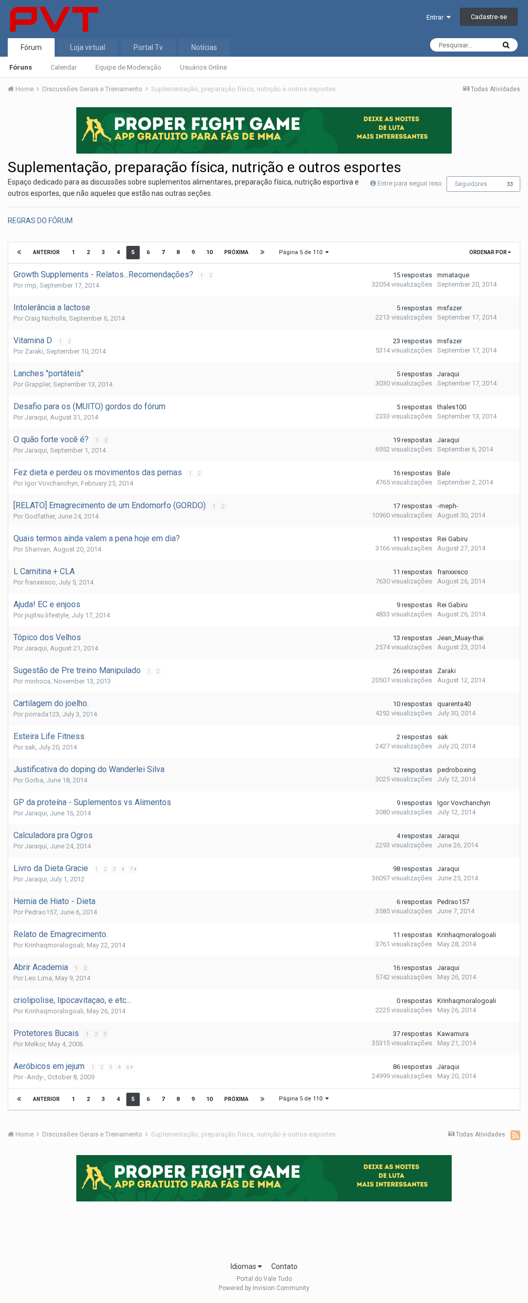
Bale (443, 473)
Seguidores (471, 184)
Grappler (37, 384)
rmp (31, 285)
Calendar (64, 67)
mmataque (453, 275)
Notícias (204, 47)
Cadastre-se (489, 17)
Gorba (34, 780)
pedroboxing (456, 770)
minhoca (38, 681)
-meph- (447, 506)
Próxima (236, 252)
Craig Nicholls (45, 318)
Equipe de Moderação (128, 67)
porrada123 (42, 714)
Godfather (40, 516)
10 (209, 252)
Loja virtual (87, 47)
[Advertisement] (264, 1228)
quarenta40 (454, 704)
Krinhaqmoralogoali (54, 945)
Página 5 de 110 (302, 252)
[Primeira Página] (19, 252)
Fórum (31, 47)
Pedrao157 (41, 912)
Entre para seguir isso (409, 183)
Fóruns (20, 67)
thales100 (451, 407)
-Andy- (34, 1077)
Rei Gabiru (452, 539)
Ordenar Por (488, 252)
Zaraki (34, 351)
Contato (284, 1266)
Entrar (436, 17)
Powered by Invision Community (264, 1288)
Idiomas (244, 1266)
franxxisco (40, 582)
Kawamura (453, 1034)
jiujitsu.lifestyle (47, 615)
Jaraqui (448, 374)
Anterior (46, 252)
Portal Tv (148, 47)
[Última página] (262, 252)
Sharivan (37, 549)
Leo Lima (38, 978)
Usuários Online (203, 67)
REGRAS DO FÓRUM (40, 220)
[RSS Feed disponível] (515, 1135)
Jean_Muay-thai (460, 638)
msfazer (449, 308)
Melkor (35, 1044)
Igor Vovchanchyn (51, 483)
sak (30, 747)
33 (510, 184)
